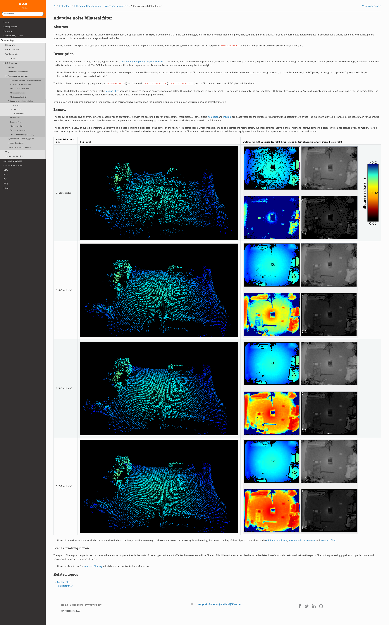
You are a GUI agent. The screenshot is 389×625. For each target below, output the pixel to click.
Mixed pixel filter (16, 126)
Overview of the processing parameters (25, 80)
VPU (7, 152)
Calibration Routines (13, 165)
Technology (8, 40)
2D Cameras (11, 58)
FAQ (5, 183)
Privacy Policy (93, 605)
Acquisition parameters (18, 72)
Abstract (16, 105)
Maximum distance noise (20, 89)
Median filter (15, 118)
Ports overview (12, 49)
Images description (16, 143)
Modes (11, 67)
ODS (5, 170)
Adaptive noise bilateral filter (21, 101)
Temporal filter (16, 122)
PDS (5, 174)
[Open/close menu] (2, 40)
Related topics (18, 114)
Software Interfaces (12, 161)
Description (17, 109)
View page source (371, 6)
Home (6, 22)
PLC (5, 179)
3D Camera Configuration (87, 6)
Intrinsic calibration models (19, 148)
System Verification (14, 156)
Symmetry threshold (18, 130)
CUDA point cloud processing (22, 134)
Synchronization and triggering (21, 139)
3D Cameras (11, 63)
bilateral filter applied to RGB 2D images (142, 61)
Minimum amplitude (18, 93)
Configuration (11, 54)
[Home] (54, 6)
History (6, 188)
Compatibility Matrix (13, 36)
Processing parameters (18, 76)
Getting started (10, 27)
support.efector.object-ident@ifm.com (219, 604)
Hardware (10, 45)
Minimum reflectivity (18, 97)
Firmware (7, 31)
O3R (24, 4)
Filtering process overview (20, 84)
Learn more (76, 605)
